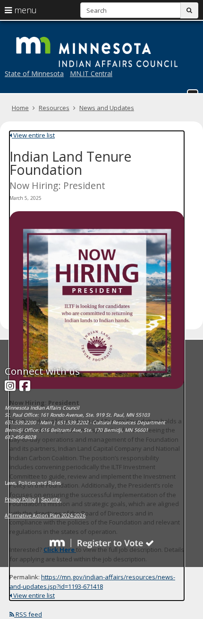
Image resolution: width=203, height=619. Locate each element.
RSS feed (28, 614)
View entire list (33, 135)
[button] (192, 91)
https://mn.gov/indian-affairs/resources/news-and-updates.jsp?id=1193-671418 (92, 582)
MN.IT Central (91, 73)
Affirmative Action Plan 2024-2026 (45, 515)
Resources (54, 107)
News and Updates (106, 107)
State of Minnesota (34, 73)
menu (24, 10)
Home (20, 107)
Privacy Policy (20, 499)
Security (51, 499)
